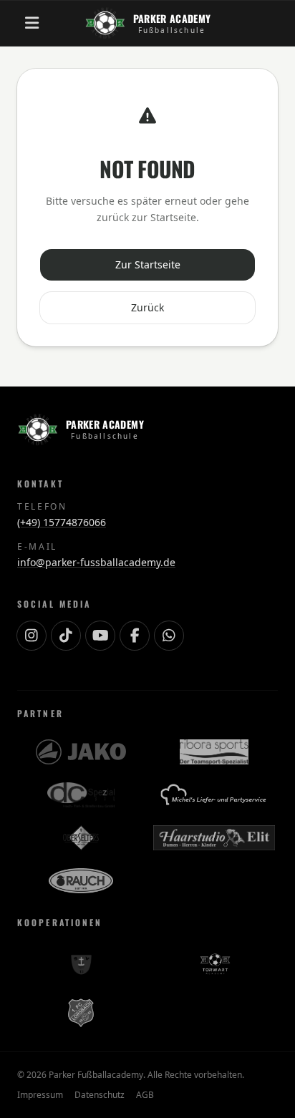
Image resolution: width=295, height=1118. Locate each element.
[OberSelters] (81, 838)
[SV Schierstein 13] (81, 964)
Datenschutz (99, 1095)
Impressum (40, 1095)
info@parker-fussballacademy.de (96, 562)
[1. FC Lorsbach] (81, 1012)
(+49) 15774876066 (61, 522)
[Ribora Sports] (213, 752)
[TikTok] (66, 635)
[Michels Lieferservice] (214, 795)
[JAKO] (80, 752)
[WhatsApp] (169, 635)
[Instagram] (31, 635)
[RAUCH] (81, 881)
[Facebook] (134, 635)
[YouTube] (100, 635)
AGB (145, 1095)
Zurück (147, 307)
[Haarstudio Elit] (214, 838)
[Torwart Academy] (214, 964)
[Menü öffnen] (31, 23)
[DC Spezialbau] (80, 795)
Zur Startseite (147, 264)
